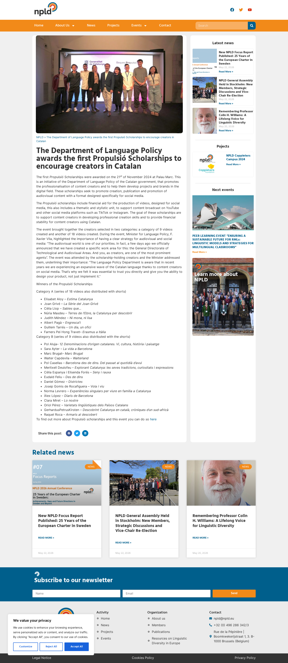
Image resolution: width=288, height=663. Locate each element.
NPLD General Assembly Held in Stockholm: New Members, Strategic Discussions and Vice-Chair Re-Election (236, 88)
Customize (25, 646)
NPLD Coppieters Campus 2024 (238, 157)
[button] (69, 433)
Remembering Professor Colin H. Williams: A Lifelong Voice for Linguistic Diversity (236, 117)
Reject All (51, 646)
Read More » (226, 71)
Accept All (77, 646)
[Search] (252, 26)
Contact (165, 25)
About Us (62, 25)
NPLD (39, 137)
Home (38, 25)
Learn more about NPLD (216, 277)
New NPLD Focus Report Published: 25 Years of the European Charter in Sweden (236, 58)
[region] (51, 634)
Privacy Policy (245, 658)
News (91, 25)
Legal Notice (41, 658)
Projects (113, 25)
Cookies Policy (143, 658)
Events (136, 25)
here (153, 419)
